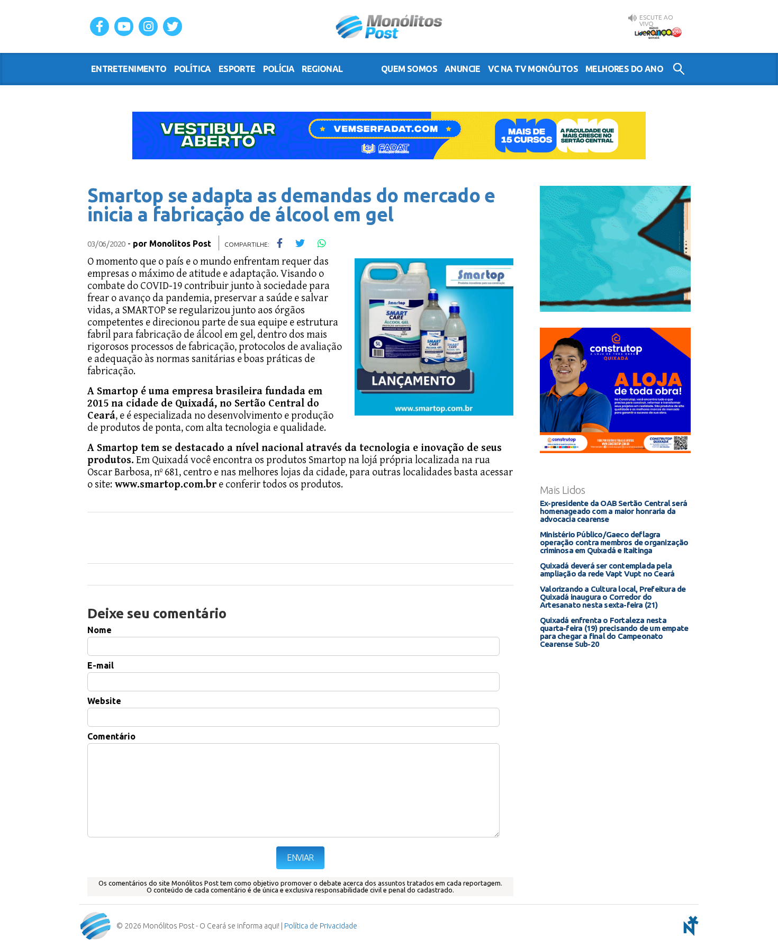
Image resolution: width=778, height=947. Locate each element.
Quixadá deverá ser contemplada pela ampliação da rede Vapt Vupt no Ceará (607, 569)
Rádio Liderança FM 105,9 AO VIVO (658, 32)
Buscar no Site (679, 69)
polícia (279, 69)
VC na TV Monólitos (533, 69)
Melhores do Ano (624, 69)
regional (322, 69)
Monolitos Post (180, 243)
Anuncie (463, 69)
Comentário (111, 736)
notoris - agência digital (689, 926)
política (192, 69)
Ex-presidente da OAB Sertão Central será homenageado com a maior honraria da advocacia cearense (613, 511)
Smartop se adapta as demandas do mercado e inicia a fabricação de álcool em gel (291, 204)
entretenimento (129, 69)
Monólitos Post (389, 26)
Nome (99, 630)
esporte (237, 69)
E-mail (100, 665)
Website (104, 701)
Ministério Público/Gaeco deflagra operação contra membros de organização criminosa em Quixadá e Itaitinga (614, 542)
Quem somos (409, 69)
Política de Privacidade (320, 926)
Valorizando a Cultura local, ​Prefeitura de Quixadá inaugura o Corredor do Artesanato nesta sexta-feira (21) (612, 596)
